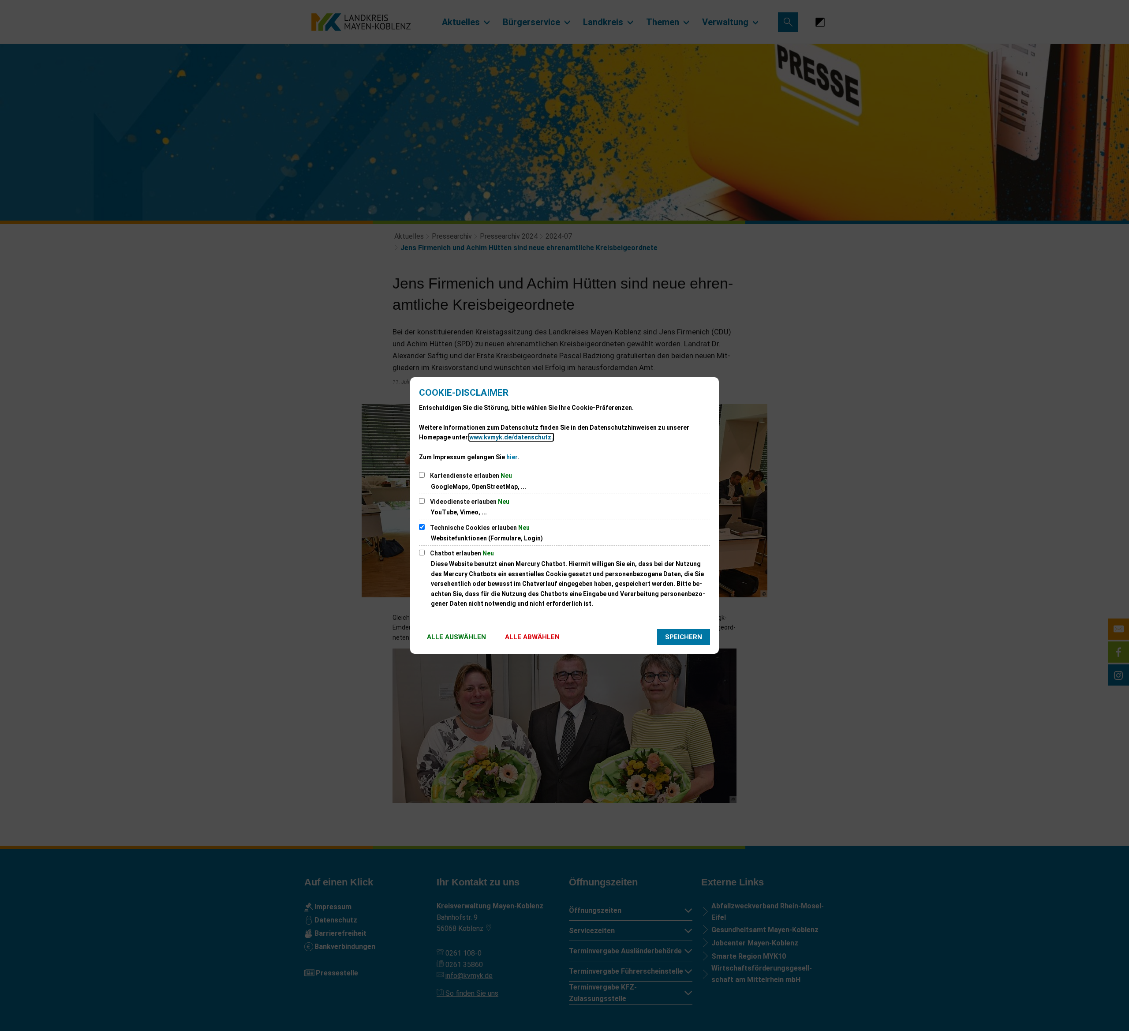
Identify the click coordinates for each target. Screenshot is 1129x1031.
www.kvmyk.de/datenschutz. (511, 437)
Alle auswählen (456, 637)
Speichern (683, 637)
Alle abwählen (532, 637)
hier (511, 457)
